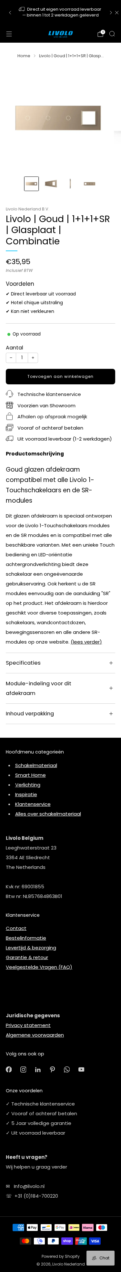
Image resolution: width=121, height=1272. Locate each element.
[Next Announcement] (111, 12)
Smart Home (30, 775)
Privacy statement (28, 1025)
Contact (16, 928)
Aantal (14, 347)
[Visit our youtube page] (81, 1069)
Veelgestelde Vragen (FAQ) (39, 967)
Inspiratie (26, 794)
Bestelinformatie (26, 938)
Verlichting (27, 784)
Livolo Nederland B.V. (27, 209)
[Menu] (9, 34)
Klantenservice (33, 804)
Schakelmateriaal (36, 765)
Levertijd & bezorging (31, 947)
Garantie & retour (27, 957)
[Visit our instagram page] (23, 1069)
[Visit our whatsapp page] (67, 1069)
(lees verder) (86, 641)
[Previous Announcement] (10, 12)
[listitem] (60, 13)
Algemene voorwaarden (35, 1034)
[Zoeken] (112, 33)
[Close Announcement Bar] (117, 13)
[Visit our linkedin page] (38, 1069)
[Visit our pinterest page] (52, 1069)
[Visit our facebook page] (9, 1069)
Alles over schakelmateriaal (48, 813)
